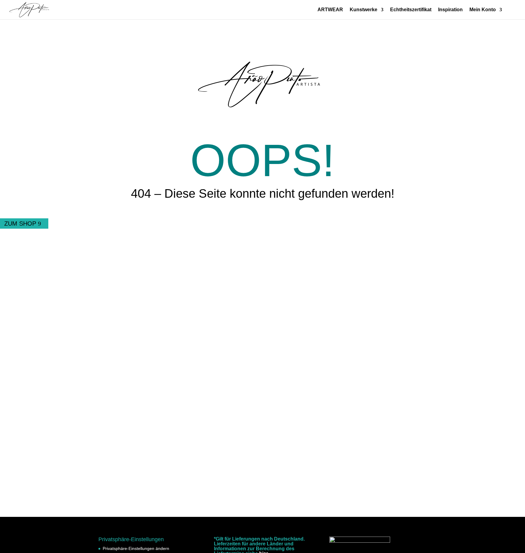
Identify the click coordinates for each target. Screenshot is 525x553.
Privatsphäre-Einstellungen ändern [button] (136, 548)
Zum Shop (20, 223)
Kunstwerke (363, 10)
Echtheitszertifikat (410, 10)
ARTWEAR (330, 10)
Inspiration (450, 10)
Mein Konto (482, 10)
